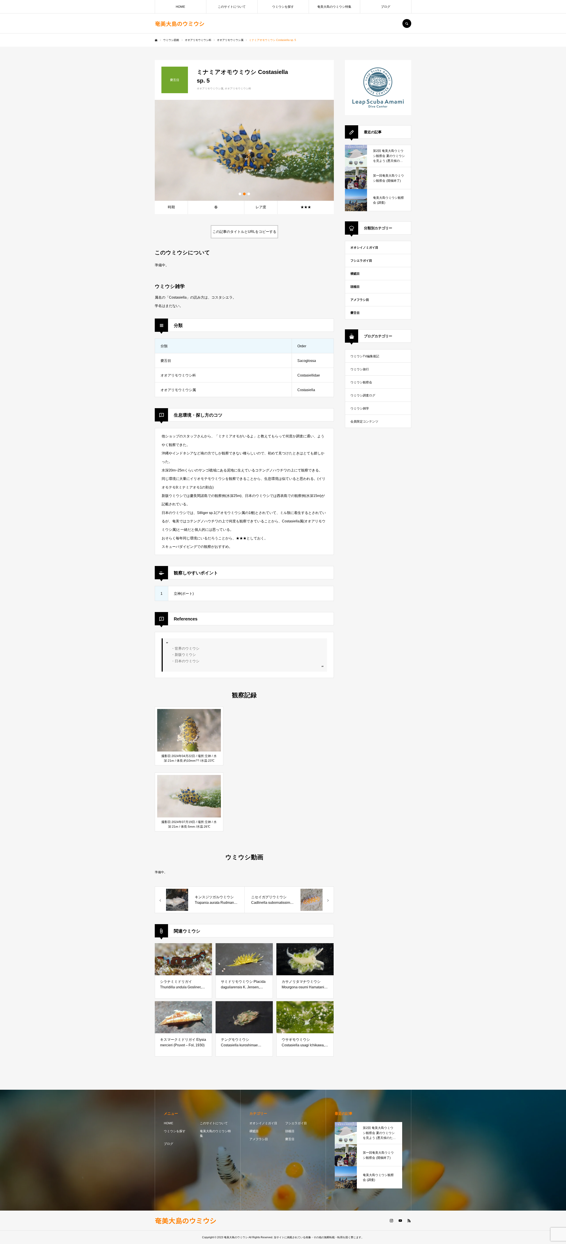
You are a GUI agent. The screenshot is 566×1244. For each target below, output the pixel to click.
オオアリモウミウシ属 (210, 88)
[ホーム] (156, 40)
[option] (244, 150)
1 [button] (240, 194)
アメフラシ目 (359, 299)
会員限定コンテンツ (364, 421)
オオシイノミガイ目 (364, 247)
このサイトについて (232, 6)
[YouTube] (400, 1220)
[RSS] (409, 1220)
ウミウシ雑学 (359, 408)
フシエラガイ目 (361, 260)
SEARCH (406, 23)
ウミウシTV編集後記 (364, 356)
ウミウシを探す (283, 6)
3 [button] (248, 194)
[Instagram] (391, 1220)
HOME (180, 6)
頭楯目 (355, 286)
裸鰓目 (355, 273)
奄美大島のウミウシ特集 (334, 6)
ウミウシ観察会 (361, 382)
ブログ (385, 6)
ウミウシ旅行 (359, 369)
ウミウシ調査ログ (362, 395)
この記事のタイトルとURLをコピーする (244, 232)
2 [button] (244, 194)
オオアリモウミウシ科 (238, 88)
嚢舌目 (355, 313)
